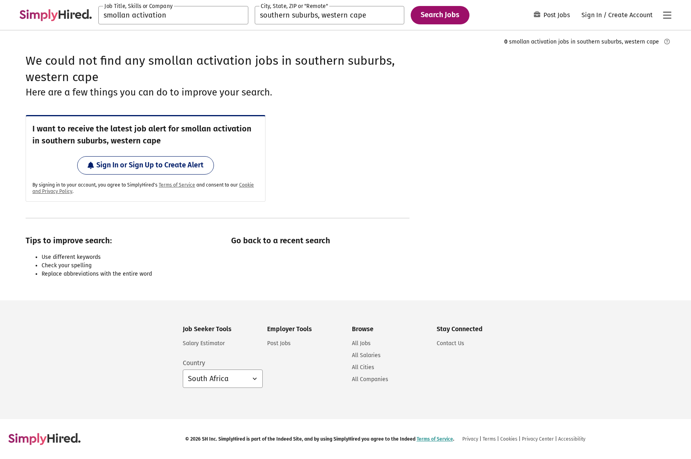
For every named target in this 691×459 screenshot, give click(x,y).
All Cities (363, 367)
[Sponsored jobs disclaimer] (667, 41)
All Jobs (361, 343)
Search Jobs (440, 14)
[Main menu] (667, 15)
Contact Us (450, 343)
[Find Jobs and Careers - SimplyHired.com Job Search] (55, 15)
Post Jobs (556, 15)
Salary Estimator (204, 343)
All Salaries (366, 355)
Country (194, 363)
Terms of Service (177, 185)
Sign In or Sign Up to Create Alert (150, 165)
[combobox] (173, 15)
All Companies (370, 379)
